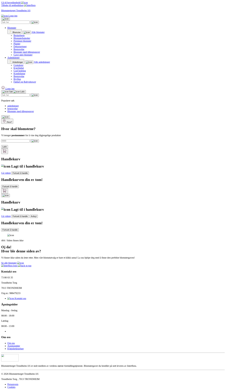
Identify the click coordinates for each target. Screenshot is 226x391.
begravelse (12, 108)
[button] (24, 265)
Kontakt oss (20, 298)
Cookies (11, 387)
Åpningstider (13, 346)
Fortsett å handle (20, 173)
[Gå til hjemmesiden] (9, 265)
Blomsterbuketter (22, 38)
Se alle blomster (9, 263)
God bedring (20, 70)
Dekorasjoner (20, 46)
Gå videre (6, 173)
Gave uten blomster (23, 54)
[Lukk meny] (5, 19)
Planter (17, 43)
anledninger (13, 106)
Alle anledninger (42, 62)
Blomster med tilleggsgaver (27, 52)
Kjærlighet (19, 68)
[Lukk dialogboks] (5, 195)
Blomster (11, 27)
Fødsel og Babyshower (25, 82)
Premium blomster (22, 41)
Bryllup (17, 79)
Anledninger (13, 57)
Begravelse (19, 49)
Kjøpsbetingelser (15, 348)
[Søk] (34, 22)
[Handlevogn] (4, 151)
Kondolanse (19, 73)
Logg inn (12, 15)
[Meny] (5, 117)
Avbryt (34, 216)
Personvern (12, 384)
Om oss (11, 343)
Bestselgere (19, 35)
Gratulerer (18, 65)
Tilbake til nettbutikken (12, 5)
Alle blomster (38, 32)
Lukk (4, 147)
